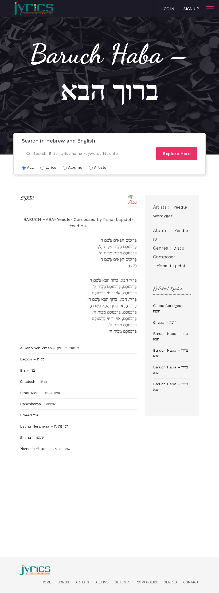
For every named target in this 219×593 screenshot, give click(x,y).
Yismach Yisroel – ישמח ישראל (46, 448)
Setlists (122, 582)
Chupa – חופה (165, 322)
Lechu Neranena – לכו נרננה (44, 426)
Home (46, 582)
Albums (101, 582)
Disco (178, 248)
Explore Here (177, 153)
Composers (147, 582)
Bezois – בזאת (32, 359)
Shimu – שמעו (32, 437)
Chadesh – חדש (33, 381)
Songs (63, 582)
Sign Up (191, 8)
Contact (190, 582)
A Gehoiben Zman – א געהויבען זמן (49, 348)
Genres (170, 582)
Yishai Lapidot (171, 265)
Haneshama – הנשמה (38, 404)
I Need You (29, 415)
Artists (82, 582)
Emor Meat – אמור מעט (40, 393)
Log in (167, 8)
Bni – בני (27, 370)
